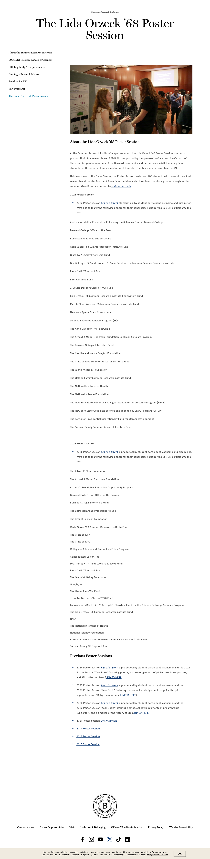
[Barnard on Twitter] (109, 839)
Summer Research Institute (105, 11)
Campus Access (25, 827)
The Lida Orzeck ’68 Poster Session (28, 95)
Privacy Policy (156, 827)
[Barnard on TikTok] (118, 839)
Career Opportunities (52, 827)
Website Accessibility (181, 827)
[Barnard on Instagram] (91, 839)
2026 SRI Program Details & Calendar (30, 59)
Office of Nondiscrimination (126, 827)
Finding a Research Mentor (24, 74)
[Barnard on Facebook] (82, 839)
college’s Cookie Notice (157, 855)
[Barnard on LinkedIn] (127, 839)
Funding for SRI (18, 81)
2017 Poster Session (88, 744)
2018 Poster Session (88, 736)
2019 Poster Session (88, 728)
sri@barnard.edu (121, 186)
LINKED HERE (114, 677)
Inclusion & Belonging (92, 827)
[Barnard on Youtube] (100, 839)
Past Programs (17, 88)
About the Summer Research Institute (30, 52)
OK (179, 853)
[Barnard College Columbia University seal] (105, 806)
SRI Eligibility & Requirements (26, 67)
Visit (72, 827)
